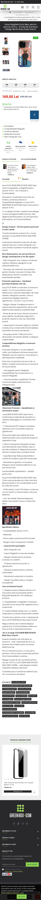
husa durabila (30, 713)
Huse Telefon (17, 12)
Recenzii (25, 179)
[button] (6, 37)
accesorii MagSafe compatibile (13, 713)
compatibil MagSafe (9, 689)
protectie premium (24, 689)
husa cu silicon (8, 706)
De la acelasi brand (28, 159)
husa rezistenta (21, 696)
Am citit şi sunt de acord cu (13, 870)
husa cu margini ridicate (23, 699)
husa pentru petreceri (10, 716)
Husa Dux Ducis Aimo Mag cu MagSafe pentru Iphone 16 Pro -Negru (13, 169)
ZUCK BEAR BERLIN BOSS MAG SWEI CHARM (17, 686)
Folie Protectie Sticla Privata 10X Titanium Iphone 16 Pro (18, 784)
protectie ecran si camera (11, 702)
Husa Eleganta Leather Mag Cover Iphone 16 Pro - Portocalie (31, 168)
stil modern (32, 696)
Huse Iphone (29, 12)
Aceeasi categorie (9, 159)
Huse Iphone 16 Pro (22, 15)
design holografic (8, 692)
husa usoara (19, 706)
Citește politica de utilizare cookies (12, 893)
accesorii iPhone (8, 696)
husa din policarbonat (29, 702)
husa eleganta (8, 699)
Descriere (6, 179)
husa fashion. (24, 716)
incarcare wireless (23, 692)
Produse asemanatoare (20, 740)
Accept (22, 897)
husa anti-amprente (9, 709)
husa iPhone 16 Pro (18, 682)
